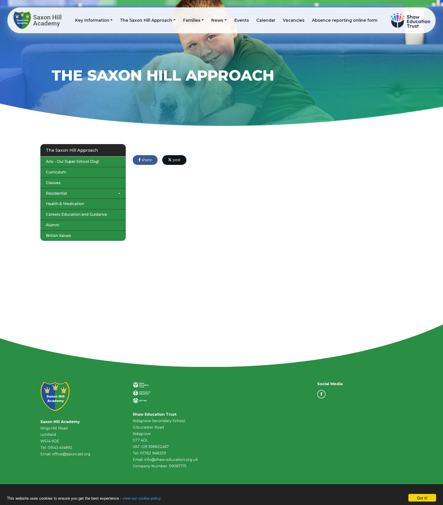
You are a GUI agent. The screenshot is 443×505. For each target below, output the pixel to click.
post (176, 160)
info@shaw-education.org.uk (171, 459)
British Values (58, 235)
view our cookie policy (142, 498)
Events (241, 20)
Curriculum (56, 172)
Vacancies (294, 20)
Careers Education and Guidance (76, 214)
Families (192, 20)
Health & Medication (65, 204)
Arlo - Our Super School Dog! (72, 161)
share (146, 160)
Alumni (52, 225)
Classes (53, 183)
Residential (56, 193)
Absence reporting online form (344, 20)
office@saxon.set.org (71, 454)
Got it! (422, 498)
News (217, 20)
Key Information (92, 20)
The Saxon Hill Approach (146, 20)
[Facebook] (321, 394)
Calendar (265, 20)
